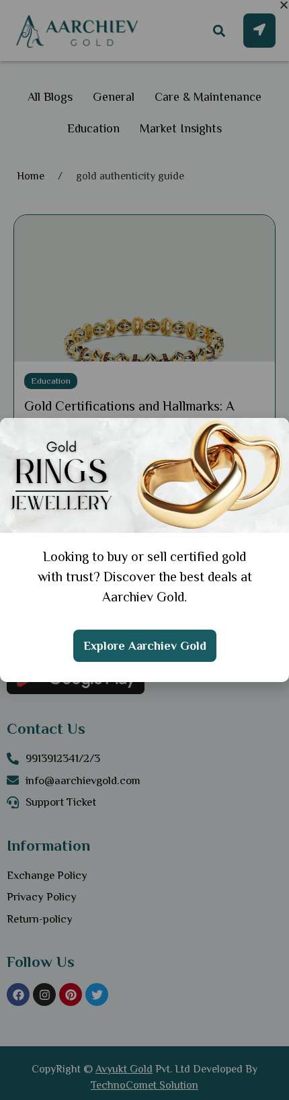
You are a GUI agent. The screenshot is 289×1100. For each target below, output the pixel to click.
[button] (284, 5)
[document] (144, 550)
